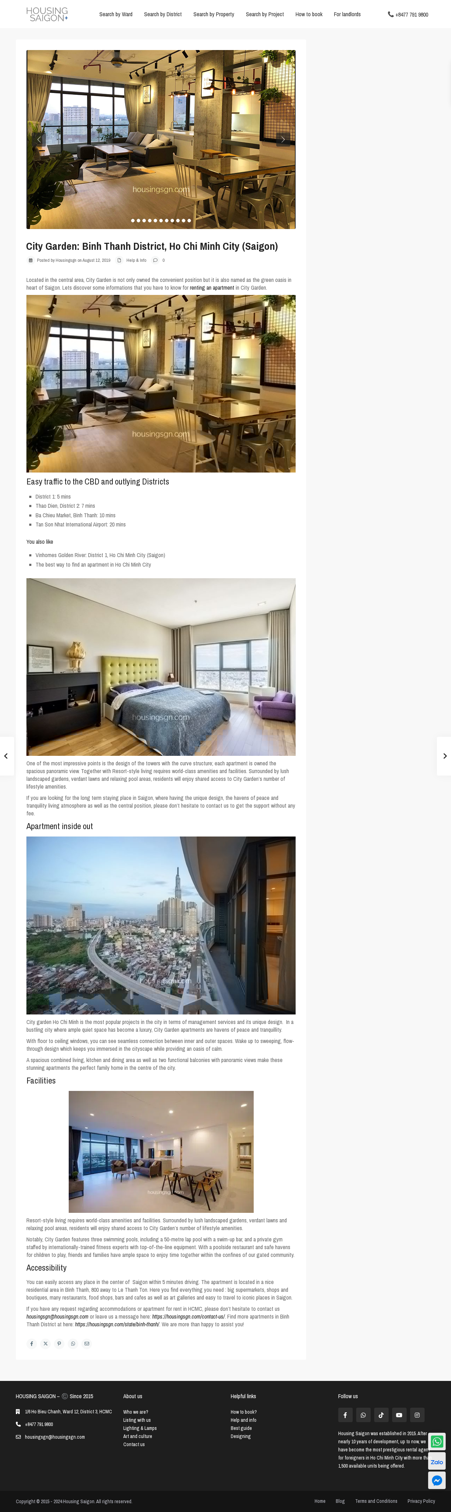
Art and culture (137, 1436)
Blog (340, 1501)
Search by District (163, 14)
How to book (309, 14)
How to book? (244, 1412)
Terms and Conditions (376, 1501)
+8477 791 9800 (411, 14)
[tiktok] (381, 1415)
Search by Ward (115, 14)
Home (320, 1501)
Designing (241, 1436)
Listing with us (137, 1420)
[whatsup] (363, 1415)
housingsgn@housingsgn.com (57, 1316)
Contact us (134, 1444)
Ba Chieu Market (53, 515)
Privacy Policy (421, 1501)
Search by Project (265, 14)
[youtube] (399, 1415)
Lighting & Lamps (140, 1428)
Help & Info (136, 260)
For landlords (347, 14)
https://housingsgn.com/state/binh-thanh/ (117, 1324)
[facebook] (345, 1415)
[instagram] (417, 1415)
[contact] (437, 1480)
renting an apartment (212, 287)
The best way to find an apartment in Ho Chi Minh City (93, 564)
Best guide (241, 1428)
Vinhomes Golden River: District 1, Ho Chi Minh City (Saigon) (100, 555)
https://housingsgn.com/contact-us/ (188, 1316)
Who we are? (135, 1412)
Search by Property (213, 14)
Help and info (244, 1420)
